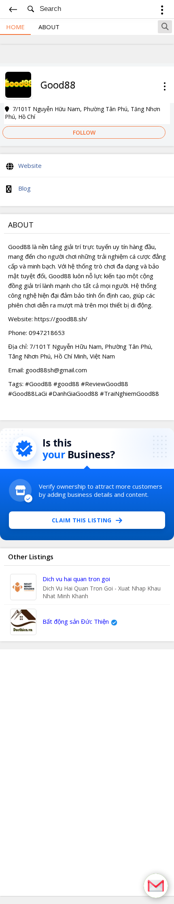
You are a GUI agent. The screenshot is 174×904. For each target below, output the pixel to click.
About (48, 27)
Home (15, 27)
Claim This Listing (82, 520)
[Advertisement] (87, 772)
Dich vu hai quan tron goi (76, 579)
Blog (24, 188)
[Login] (162, 11)
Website (30, 165)
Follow (84, 132)
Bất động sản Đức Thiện (75, 621)
